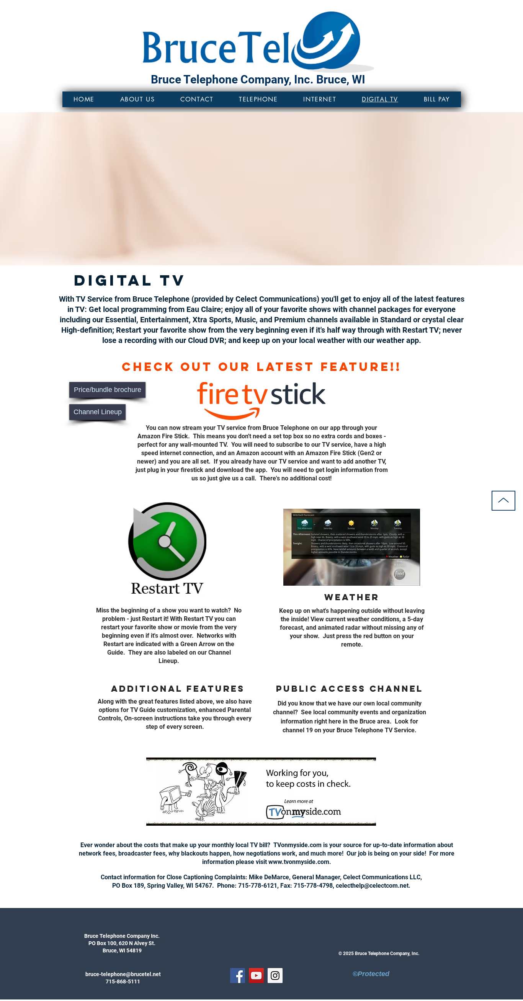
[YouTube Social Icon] (256, 975)
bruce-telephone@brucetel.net (123, 974)
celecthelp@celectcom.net (372, 885)
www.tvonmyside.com (298, 861)
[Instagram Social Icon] (275, 975)
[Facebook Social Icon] (237, 975)
